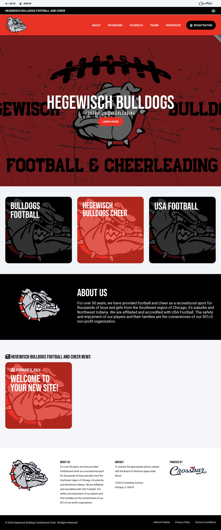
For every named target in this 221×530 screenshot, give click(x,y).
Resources (173, 25)
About (96, 25)
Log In (11, 3)
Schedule (136, 25)
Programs (115, 25)
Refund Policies (162, 522)
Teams (154, 25)
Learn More (110, 121)
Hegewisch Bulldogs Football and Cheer (35, 10)
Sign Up (27, 3)
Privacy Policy (182, 522)
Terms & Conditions (205, 522)
